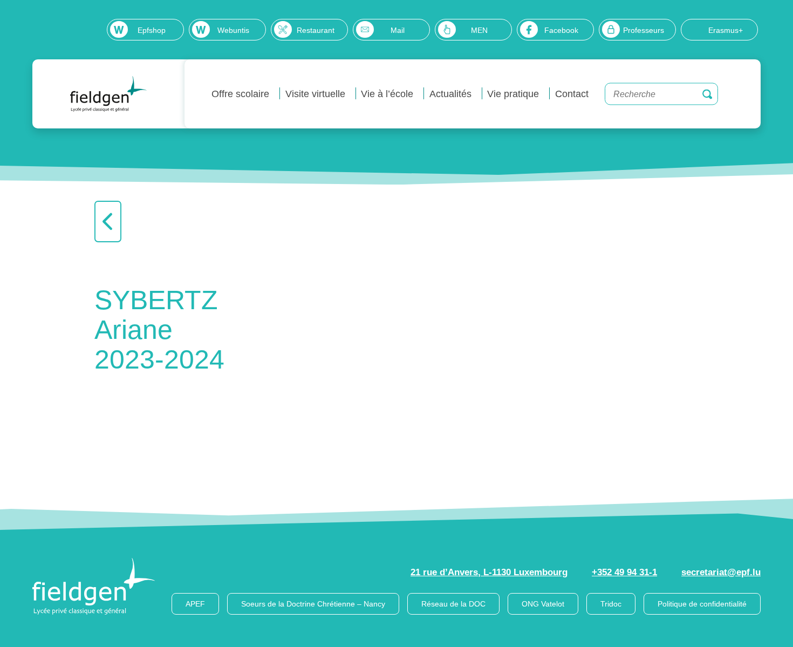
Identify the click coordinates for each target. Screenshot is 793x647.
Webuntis (233, 30)
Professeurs (643, 30)
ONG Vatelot (543, 604)
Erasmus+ (725, 30)
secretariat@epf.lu (721, 572)
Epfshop (152, 30)
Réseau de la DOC (453, 604)
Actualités (450, 93)
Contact (572, 93)
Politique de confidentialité (702, 604)
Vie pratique (513, 93)
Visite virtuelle (315, 93)
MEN (479, 30)
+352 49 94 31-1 (624, 572)
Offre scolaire (240, 93)
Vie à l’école (387, 93)
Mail (398, 30)
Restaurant (315, 30)
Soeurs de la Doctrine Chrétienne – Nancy (313, 604)
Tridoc (610, 604)
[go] (707, 94)
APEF (195, 604)
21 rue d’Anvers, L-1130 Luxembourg (489, 572)
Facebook (561, 30)
